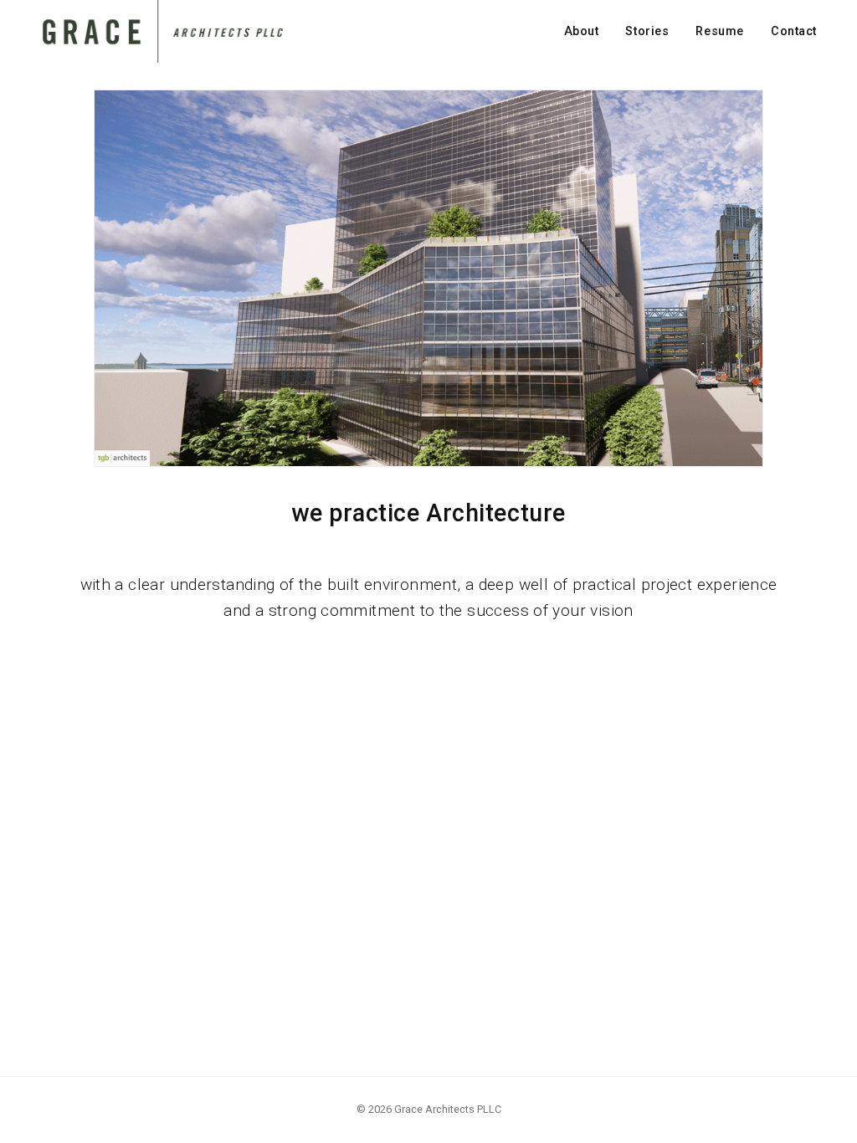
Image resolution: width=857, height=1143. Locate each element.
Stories (647, 31)
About (581, 31)
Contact (794, 31)
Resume (719, 31)
